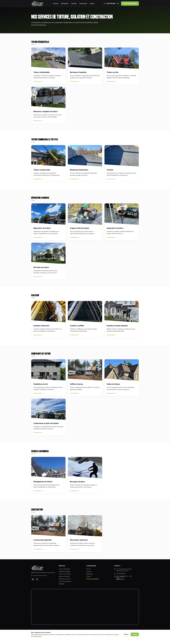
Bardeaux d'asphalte (64, 571)
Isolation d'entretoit (64, 576)
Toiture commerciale (64, 574)
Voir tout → (62, 584)
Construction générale (65, 581)
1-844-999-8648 (110, 3)
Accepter (134, 634)
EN (118, 3)
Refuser (126, 634)
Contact (92, 3)
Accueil (88, 569)
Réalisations (64, 3)
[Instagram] (37, 579)
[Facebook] (32, 579)
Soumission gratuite (130, 3)
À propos (74, 3)
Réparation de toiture (65, 579)
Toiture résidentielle (64, 569)
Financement (83, 3)
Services (55, 3)
